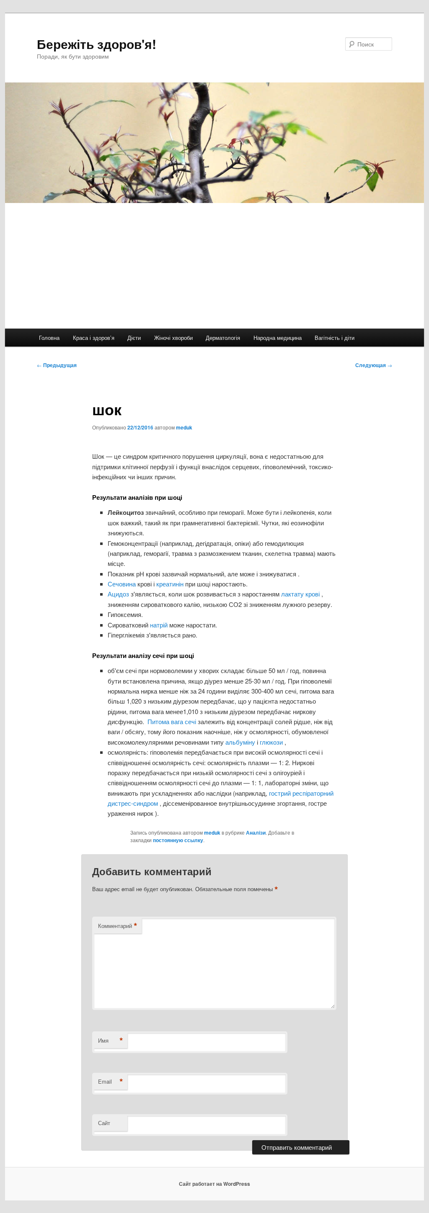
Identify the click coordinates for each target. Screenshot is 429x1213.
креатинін (170, 583)
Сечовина (122, 583)
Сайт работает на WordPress (214, 1183)
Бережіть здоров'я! (96, 44)
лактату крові (301, 593)
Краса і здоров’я (93, 338)
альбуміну (241, 742)
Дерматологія (223, 338)
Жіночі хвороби (173, 338)
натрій (159, 624)
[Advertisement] (214, 265)
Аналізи (256, 832)
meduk (184, 427)
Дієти (134, 338)
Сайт (104, 1123)
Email (110, 1081)
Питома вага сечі (172, 721)
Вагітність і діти (334, 338)
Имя (110, 1040)
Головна (49, 338)
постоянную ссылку (178, 840)
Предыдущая (57, 365)
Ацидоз (119, 593)
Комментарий (117, 926)
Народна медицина (277, 338)
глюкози (272, 742)
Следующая (373, 365)
